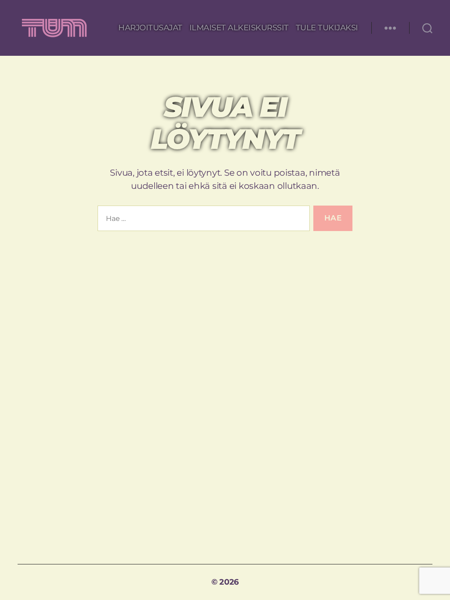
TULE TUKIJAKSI (327, 28)
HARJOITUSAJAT (150, 28)
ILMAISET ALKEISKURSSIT (239, 28)
